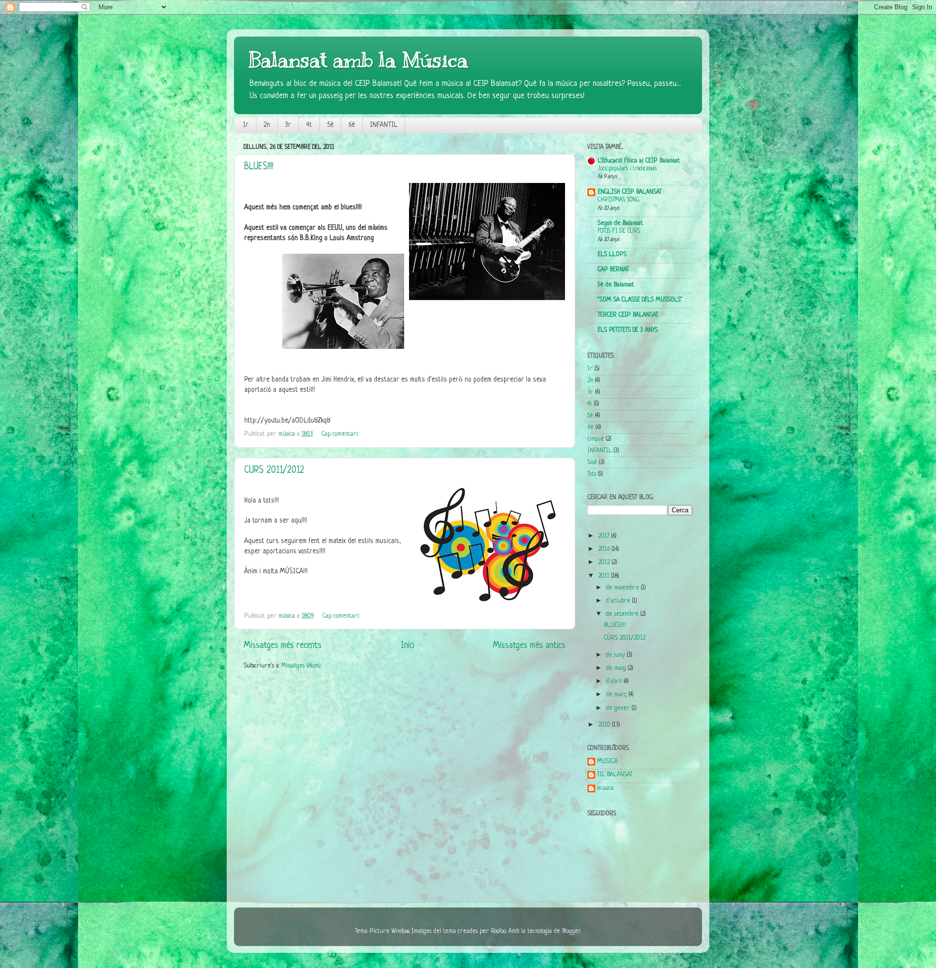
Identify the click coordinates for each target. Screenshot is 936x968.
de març (617, 694)
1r (246, 125)
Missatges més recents (283, 645)
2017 (604, 536)
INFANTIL (383, 125)
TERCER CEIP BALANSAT (628, 315)
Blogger (571, 931)
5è (330, 125)
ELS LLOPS (612, 254)
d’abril (615, 681)
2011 (604, 576)
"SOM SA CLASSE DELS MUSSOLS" (640, 300)
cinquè (595, 439)
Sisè (592, 462)
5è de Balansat (616, 285)
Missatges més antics (529, 645)
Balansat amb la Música (358, 60)
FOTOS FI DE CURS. (619, 231)
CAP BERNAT (613, 269)
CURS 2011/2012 (274, 470)
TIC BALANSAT (614, 774)
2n (267, 125)
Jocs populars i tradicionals (627, 168)
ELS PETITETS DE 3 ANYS (628, 330)
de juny (616, 655)
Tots (591, 474)
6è (352, 125)
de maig (617, 668)
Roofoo (498, 931)
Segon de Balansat (620, 223)
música (605, 788)
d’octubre (619, 601)
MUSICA (607, 761)
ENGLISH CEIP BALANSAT (630, 192)
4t (309, 125)
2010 (605, 725)
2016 (605, 549)
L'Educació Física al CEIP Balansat (639, 161)
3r (288, 125)
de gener (619, 708)
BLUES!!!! (258, 167)
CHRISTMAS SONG (618, 200)
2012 (605, 562)
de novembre (623, 588)
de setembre (623, 614)
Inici (407, 645)
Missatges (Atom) (301, 666)
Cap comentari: (341, 434)
